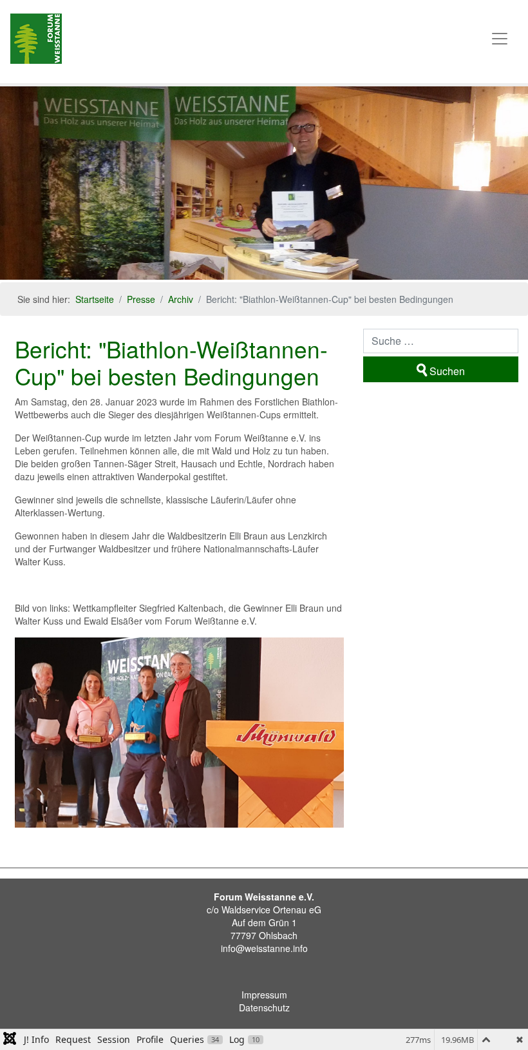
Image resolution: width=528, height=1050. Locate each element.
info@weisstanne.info (264, 948)
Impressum (264, 994)
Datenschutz (264, 1007)
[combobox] (440, 341)
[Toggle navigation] (500, 39)
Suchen (447, 371)
